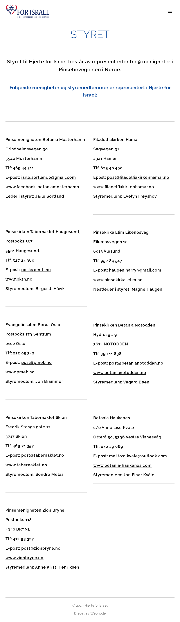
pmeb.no (26, 372)
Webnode (98, 613)
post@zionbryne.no (41, 548)
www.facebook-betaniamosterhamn (42, 186)
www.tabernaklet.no (26, 465)
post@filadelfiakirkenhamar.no (138, 177)
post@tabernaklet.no (42, 455)
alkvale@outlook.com (145, 456)
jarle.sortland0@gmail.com (48, 177)
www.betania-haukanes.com (122, 465)
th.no (27, 279)
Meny (170, 11)
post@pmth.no (36, 269)
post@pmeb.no (36, 362)
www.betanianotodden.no (119, 372)
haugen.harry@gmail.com (135, 270)
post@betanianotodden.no (136, 363)
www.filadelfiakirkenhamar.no (123, 186)
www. (11, 372)
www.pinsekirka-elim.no (118, 279)
